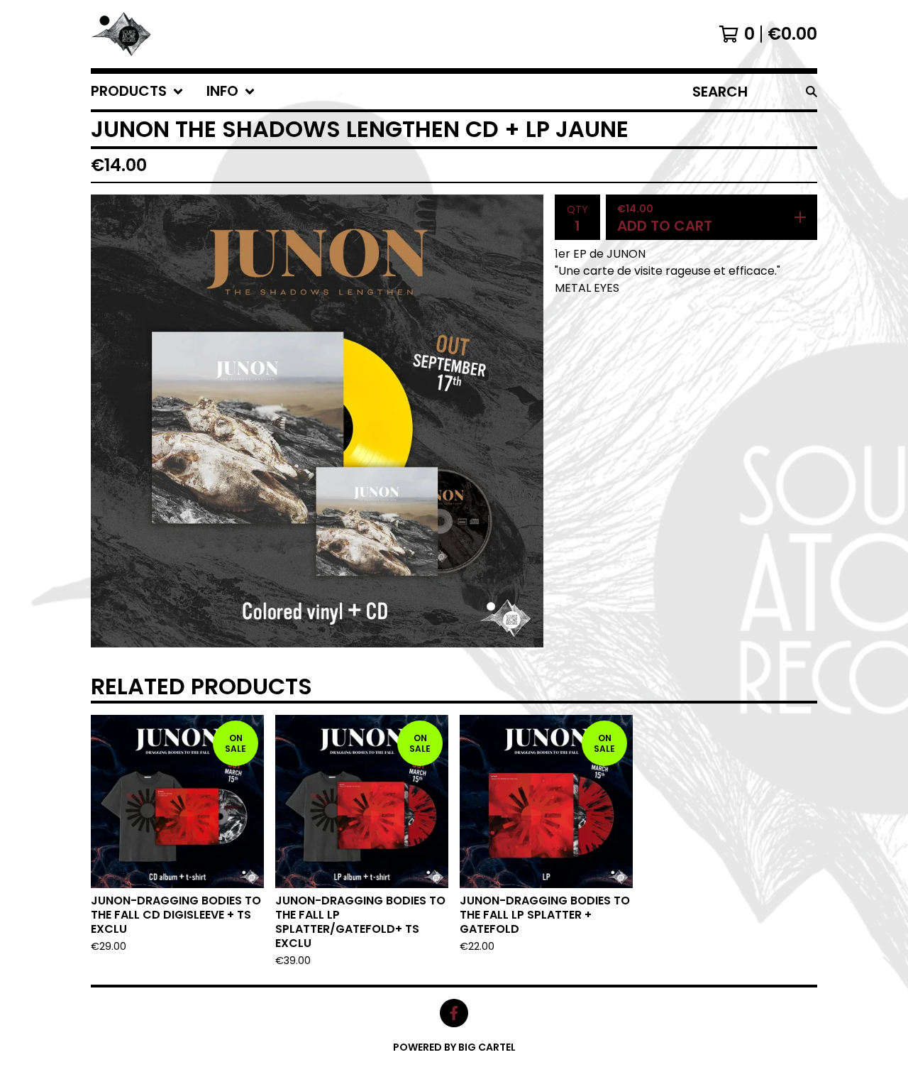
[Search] (811, 91)
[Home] (123, 34)
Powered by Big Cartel (454, 1047)
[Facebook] (454, 1013)
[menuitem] (137, 91)
